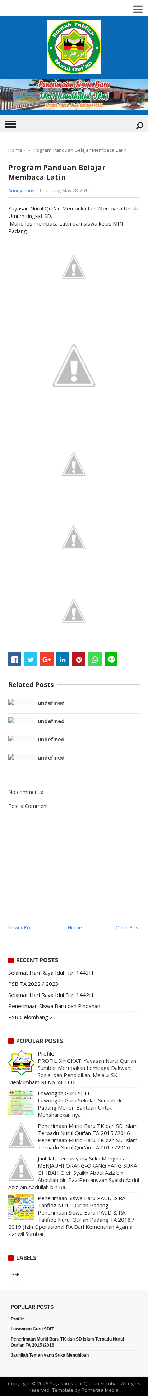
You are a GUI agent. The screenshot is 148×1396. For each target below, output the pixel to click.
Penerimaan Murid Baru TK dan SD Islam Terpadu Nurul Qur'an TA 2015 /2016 (88, 1129)
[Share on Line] (111, 659)
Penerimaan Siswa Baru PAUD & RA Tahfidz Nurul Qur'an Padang (81, 1201)
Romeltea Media (100, 1390)
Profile (46, 1053)
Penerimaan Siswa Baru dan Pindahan (54, 1005)
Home (15, 150)
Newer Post (21, 927)
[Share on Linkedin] (63, 659)
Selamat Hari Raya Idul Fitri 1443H (50, 972)
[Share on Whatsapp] (95, 659)
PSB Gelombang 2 (30, 1017)
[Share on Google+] (47, 659)
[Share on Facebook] (15, 659)
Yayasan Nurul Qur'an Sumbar (84, 1383)
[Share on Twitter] (30, 659)
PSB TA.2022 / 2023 (33, 983)
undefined (51, 702)
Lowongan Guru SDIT (64, 1093)
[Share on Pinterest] (78, 659)
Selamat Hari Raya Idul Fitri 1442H (50, 994)
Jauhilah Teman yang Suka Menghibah (83, 1158)
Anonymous (21, 190)
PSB (16, 1274)
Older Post (128, 927)
